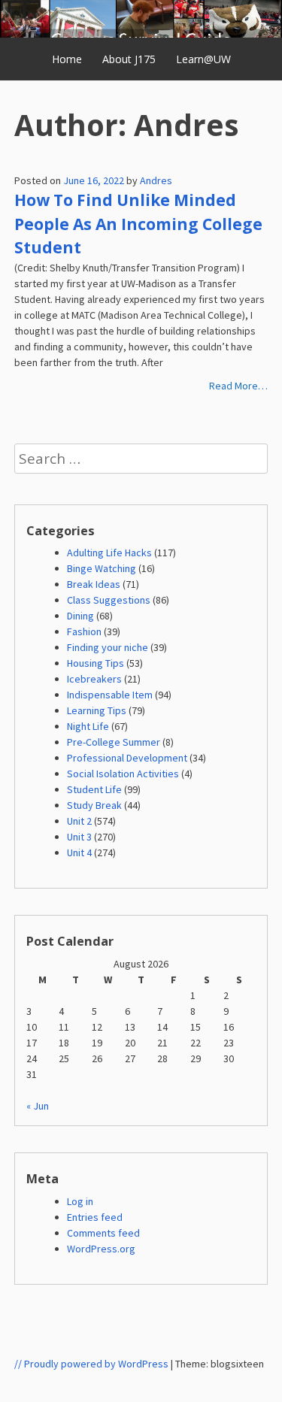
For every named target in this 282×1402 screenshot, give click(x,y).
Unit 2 (79, 821)
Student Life (94, 789)
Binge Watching (101, 568)
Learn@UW (203, 59)
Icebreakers (94, 679)
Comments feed (103, 1233)
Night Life (88, 726)
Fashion (84, 631)
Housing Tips (95, 663)
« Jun (37, 1106)
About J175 (129, 59)
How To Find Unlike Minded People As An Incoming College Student (138, 223)
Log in (80, 1201)
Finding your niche (107, 647)
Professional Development (127, 758)
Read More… (238, 385)
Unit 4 (79, 852)
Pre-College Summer (113, 742)
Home (67, 59)
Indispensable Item (110, 694)
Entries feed (95, 1217)
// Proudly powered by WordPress (91, 1363)
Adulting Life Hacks (109, 552)
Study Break (94, 805)
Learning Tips (96, 710)
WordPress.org (101, 1248)
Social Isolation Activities (123, 773)
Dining (80, 615)
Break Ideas (93, 584)
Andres (156, 180)
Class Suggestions (108, 600)
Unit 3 (79, 836)
